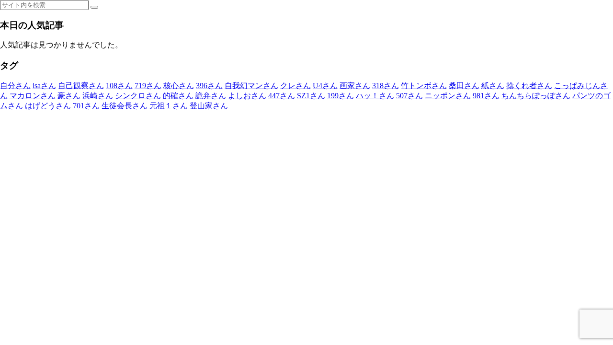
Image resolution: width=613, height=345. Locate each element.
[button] (94, 7)
